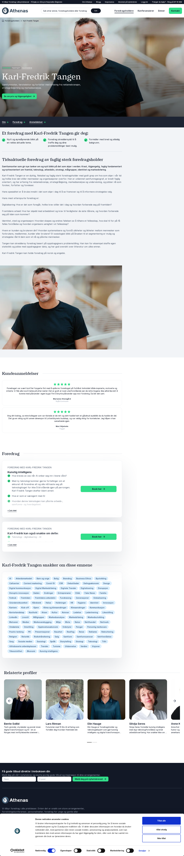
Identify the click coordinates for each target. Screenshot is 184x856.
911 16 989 (178, 2)
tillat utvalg (161, 829)
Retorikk (25, 636)
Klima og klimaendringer (55, 607)
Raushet (58, 632)
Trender (44, 646)
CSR (61, 583)
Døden (36, 593)
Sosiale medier (25, 641)
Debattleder (73, 583)
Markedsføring (76, 617)
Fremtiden (25, 598)
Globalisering (99, 598)
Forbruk (12, 598)
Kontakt (175, 10)
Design (106, 583)
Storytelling (65, 641)
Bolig (56, 578)
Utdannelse (70, 646)
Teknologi (92, 641)
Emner (161, 10)
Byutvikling (101, 578)
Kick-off (25, 607)
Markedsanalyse (57, 617)
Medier (25, 622)
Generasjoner (82, 598)
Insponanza (109, 2)
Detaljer (142, 851)
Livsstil (25, 617)
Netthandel (90, 622)
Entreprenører (64, 593)
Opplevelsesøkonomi (48, 627)
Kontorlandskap (16, 612)
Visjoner (96, 646)
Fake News (90, 593)
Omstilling (28, 627)
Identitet (94, 603)
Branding (67, 578)
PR (29, 632)
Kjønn (36, 607)
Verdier (84, 646)
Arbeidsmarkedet (24, 578)
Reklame (93, 632)
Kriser (44, 612)
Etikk (77, 593)
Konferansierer (146, 10)
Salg (57, 636)
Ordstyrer (67, 627)
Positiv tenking (16, 632)
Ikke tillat (161, 838)
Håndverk (36, 603)
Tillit (104, 641)
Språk (52, 641)
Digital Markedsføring (45, 588)
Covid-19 (50, 583)
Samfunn (67, 636)
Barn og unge (43, 578)
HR (72, 603)
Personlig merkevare (97, 627)
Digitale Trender (68, 588)
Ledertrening (92, 612)
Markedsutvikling (96, 617)
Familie (103, 593)
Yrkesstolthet (15, 651)
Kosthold (33, 612)
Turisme (56, 646)
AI (10, 578)
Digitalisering (87, 588)
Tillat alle (161, 821)
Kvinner (65, 612)
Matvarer (13, 622)
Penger (79, 627)
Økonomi (31, 651)
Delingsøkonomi (91, 583)
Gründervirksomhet (18, 603)
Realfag (70, 632)
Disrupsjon (103, 588)
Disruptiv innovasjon (19, 593)
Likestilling (108, 612)
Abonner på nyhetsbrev (127, 2)
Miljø (58, 622)
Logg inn (144, 2)
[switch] (77, 850)
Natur (77, 622)
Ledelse (77, 612)
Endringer (48, 593)
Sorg (11, 641)
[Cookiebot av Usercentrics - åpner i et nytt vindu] (17, 851)
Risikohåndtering (42, 636)
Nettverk (104, 622)
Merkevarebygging (42, 622)
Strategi (79, 641)
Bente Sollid (11, 723)
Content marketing (33, 583)
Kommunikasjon (97, 607)
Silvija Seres (137, 723)
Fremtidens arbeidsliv (45, 598)
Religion (13, 636)
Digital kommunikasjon (20, 588)
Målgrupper (38, 617)
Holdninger (61, 603)
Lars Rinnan (53, 723)
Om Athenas (87, 2)
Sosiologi (41, 641)
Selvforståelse (104, 636)
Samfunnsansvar (85, 636)
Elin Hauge (94, 723)
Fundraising (65, 598)
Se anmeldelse (27, 68)
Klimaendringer (78, 607)
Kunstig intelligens (49, 651)
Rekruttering (107, 632)
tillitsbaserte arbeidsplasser (22, 646)
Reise (81, 632)
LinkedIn (13, 617)
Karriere (13, 607)
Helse (48, 603)
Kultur (54, 612)
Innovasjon (108, 603)
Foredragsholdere (124, 10)
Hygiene (82, 603)
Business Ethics (83, 578)
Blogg (98, 2)
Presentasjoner (42, 632)
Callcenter (14, 583)
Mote (67, 622)
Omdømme (14, 627)
